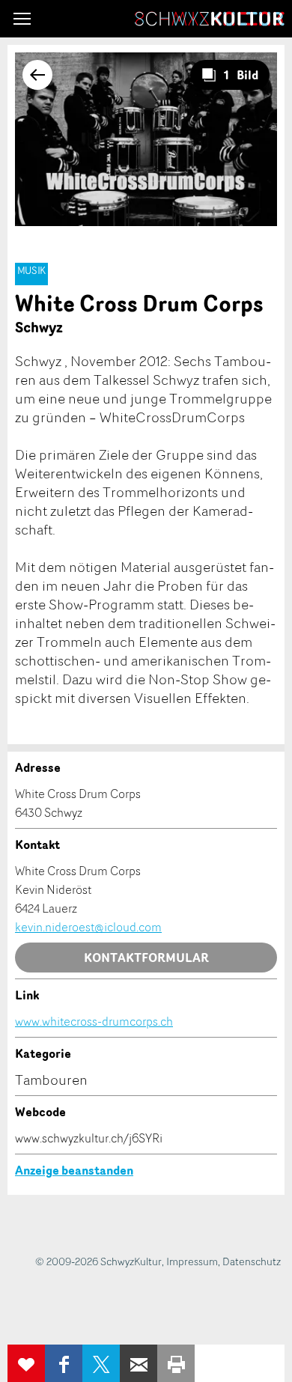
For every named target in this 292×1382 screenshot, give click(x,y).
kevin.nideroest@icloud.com (88, 927)
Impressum (192, 1261)
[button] (22, 18)
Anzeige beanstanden (74, 1170)
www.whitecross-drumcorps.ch (94, 1021)
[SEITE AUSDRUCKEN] (176, 1363)
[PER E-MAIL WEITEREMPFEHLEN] (138, 1363)
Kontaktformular (146, 958)
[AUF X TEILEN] (101, 1363)
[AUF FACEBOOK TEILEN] (63, 1363)
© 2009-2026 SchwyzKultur (98, 1261)
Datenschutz (251, 1261)
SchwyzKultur (210, 18)
